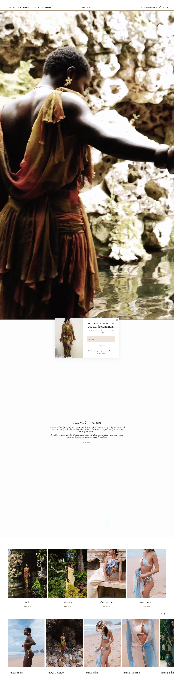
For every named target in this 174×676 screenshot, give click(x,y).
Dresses (67, 601)
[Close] (117, 320)
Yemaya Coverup (55, 672)
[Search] (160, 7)
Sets (27, 601)
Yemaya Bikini (15, 672)
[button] (5, 7)
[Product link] (26, 643)
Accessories (106, 601)
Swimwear (146, 601)
